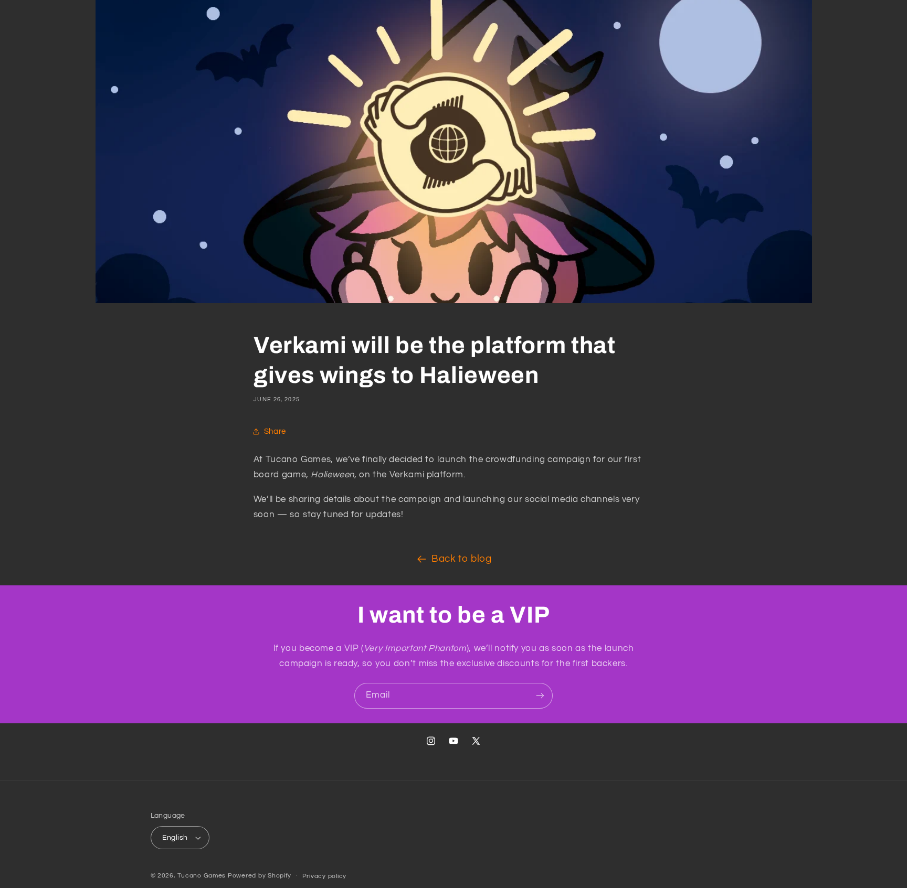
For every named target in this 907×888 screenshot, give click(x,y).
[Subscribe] (540, 696)
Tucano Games (201, 876)
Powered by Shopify (259, 876)
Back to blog (461, 559)
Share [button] (275, 431)
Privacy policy (324, 876)
